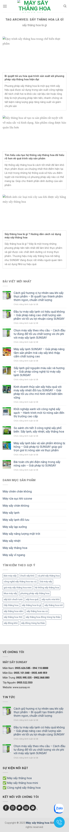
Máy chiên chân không (17, 491)
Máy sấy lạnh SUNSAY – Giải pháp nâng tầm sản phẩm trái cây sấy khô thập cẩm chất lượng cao (39, 352)
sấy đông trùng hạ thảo (33, 623)
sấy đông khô (11, 623)
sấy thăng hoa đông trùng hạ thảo (43, 617)
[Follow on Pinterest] (33, 808)
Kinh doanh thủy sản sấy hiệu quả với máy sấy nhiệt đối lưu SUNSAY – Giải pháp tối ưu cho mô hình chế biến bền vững (38, 392)
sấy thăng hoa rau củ (37, 611)
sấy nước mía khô (51, 599)
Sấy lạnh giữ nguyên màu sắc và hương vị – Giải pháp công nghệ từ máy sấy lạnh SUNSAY (39, 371)
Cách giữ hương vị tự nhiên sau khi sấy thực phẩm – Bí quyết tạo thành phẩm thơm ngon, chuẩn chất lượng (39, 296)
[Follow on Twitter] (19, 808)
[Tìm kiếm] (65, 6)
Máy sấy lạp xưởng (15, 527)
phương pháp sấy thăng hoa (34, 593)
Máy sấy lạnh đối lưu (16, 519)
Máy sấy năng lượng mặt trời (21, 533)
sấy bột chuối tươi (13, 599)
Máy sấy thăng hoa (15, 548)
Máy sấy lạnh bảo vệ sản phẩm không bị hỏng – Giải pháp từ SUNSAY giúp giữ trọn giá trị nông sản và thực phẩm (39, 446)
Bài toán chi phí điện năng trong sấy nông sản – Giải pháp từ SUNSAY (37, 463)
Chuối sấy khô (27, 575)
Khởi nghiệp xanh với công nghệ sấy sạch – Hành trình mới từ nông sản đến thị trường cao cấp (39, 412)
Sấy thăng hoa (11, 605)
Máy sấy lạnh (11, 512)
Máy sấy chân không (16, 505)
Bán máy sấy (10, 575)
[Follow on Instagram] (13, 808)
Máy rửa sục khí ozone (17, 498)
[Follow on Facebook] (6, 808)
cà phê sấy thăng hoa (49, 575)
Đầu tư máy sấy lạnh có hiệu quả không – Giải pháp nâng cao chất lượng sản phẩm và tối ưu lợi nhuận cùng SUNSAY (39, 315)
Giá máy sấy (46, 581)
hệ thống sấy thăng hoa (47, 587)
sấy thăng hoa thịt (13, 617)
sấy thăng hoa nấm (13, 611)
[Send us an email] (26, 808)
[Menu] (5, 6)
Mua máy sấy (10, 593)
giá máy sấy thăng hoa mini (17, 587)
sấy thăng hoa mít (53, 605)
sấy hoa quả (32, 599)
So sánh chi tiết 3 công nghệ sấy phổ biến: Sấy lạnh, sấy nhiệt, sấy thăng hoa (39, 429)
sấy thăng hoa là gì (31, 605)
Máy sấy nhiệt (12, 541)
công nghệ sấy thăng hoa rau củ (20, 581)
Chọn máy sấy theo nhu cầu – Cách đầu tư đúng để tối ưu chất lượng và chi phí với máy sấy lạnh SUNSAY (39, 334)
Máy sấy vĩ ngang (14, 555)
